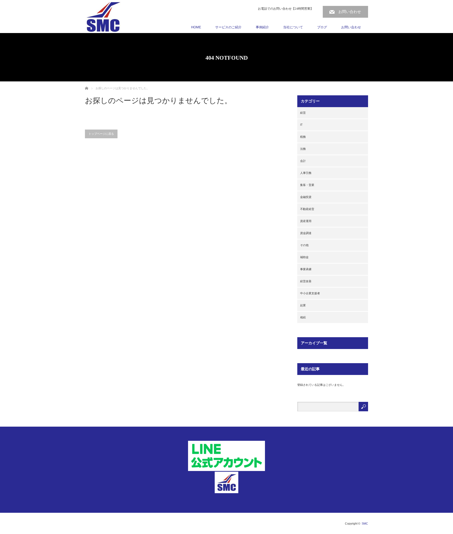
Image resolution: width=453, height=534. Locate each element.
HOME (196, 27)
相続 (303, 317)
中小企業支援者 (310, 293)
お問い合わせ (349, 12)
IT (301, 124)
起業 (303, 305)
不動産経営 (307, 209)
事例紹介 (262, 27)
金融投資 (305, 197)
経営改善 (305, 281)
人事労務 (305, 173)
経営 (303, 112)
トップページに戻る (101, 133)
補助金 (304, 257)
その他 (304, 245)
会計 (303, 161)
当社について (293, 27)
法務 (303, 149)
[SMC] (103, 17)
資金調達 (305, 233)
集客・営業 (307, 185)
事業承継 (305, 269)
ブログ (322, 27)
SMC (365, 523)
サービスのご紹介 (228, 27)
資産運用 (305, 221)
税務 (303, 137)
